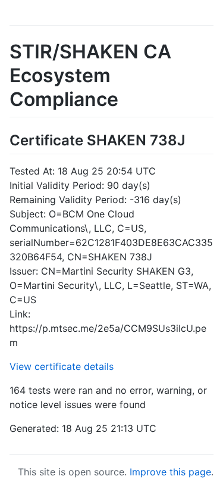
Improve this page (170, 472)
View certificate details (62, 366)
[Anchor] (192, 139)
